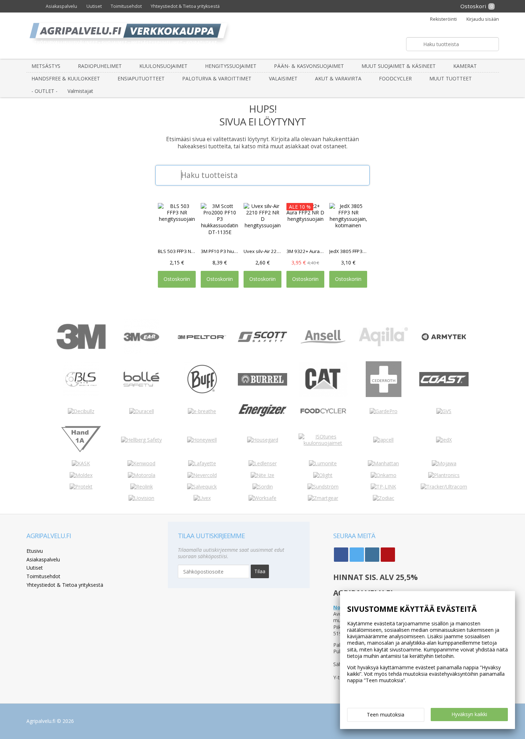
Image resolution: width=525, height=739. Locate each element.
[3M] (80, 347)
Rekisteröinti (443, 19)
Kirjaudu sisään (482, 19)
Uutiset (94, 6)
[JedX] (444, 439)
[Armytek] (443, 340)
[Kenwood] (141, 463)
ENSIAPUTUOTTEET (141, 78)
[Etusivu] (33, 6)
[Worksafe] (262, 498)
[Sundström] (323, 486)
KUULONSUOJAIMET (163, 66)
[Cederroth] (383, 395)
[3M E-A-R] (141, 352)
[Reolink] (141, 486)
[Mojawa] (444, 463)
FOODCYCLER (395, 78)
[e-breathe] (202, 411)
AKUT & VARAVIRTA (338, 78)
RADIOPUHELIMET (100, 66)
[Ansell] (323, 341)
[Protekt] (81, 486)
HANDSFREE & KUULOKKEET (65, 78)
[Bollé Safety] (141, 395)
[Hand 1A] (81, 451)
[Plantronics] (444, 475)
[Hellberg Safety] (141, 439)
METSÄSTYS (45, 66)
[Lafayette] (202, 463)
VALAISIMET (283, 78)
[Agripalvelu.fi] (265, 36)
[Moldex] (81, 475)
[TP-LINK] (383, 486)
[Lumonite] (323, 463)
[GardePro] (384, 411)
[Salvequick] (202, 486)
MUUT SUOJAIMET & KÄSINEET (398, 66)
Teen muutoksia (385, 714)
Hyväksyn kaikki (469, 714)
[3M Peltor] (202, 337)
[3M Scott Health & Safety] (262, 340)
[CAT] (323, 394)
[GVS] (443, 411)
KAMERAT (465, 66)
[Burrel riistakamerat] (262, 383)
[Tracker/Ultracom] (444, 486)
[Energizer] (262, 415)
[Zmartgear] (323, 498)
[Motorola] (141, 475)
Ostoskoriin (177, 279)
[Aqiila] (383, 344)
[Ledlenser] (263, 463)
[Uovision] (141, 498)
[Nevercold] (202, 475)
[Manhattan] (383, 463)
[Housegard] (262, 439)
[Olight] (322, 475)
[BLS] (81, 395)
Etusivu (34, 550)
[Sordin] (262, 486)
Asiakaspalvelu (61, 6)
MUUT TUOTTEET (450, 78)
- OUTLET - (44, 91)
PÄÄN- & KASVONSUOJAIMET (309, 66)
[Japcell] (383, 439)
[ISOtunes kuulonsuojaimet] (323, 443)
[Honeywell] (202, 439)
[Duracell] (141, 411)
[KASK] (81, 463)
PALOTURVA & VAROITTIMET (216, 78)
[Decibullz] (81, 411)
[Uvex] (202, 498)
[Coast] (443, 384)
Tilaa (259, 571)
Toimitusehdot (126, 6)
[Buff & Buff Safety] (202, 395)
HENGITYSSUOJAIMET (230, 66)
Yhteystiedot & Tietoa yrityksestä (185, 6)
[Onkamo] (383, 475)
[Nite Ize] (262, 475)
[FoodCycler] (323, 413)
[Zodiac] (383, 498)
